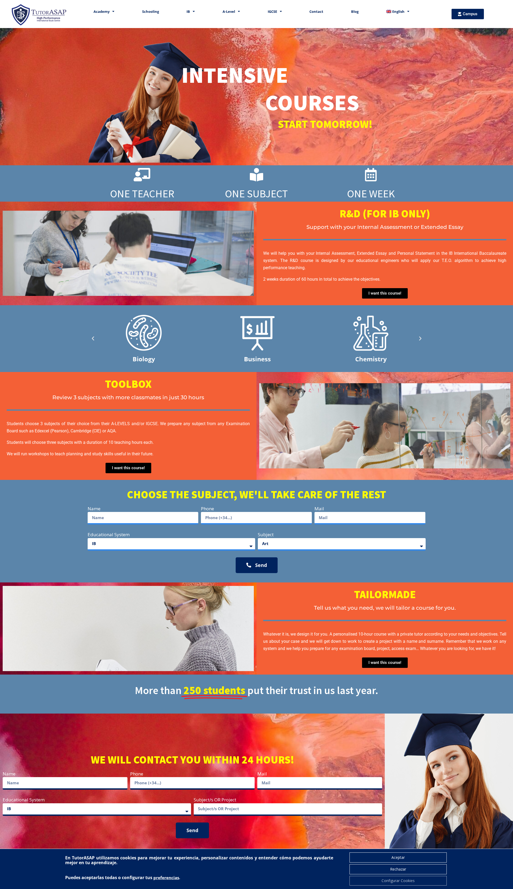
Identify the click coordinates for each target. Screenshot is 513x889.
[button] (93, 338)
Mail (319, 509)
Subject (266, 534)
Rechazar (398, 869)
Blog (355, 11)
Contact (316, 11)
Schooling (150, 11)
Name (94, 509)
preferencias (166, 877)
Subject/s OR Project (215, 800)
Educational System (109, 534)
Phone (207, 509)
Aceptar (398, 857)
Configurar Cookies (398, 880)
